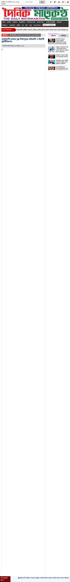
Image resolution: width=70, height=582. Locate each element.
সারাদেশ (15, 22)
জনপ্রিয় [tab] (63, 35)
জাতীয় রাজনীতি (50, 22)
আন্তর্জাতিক (22, 22)
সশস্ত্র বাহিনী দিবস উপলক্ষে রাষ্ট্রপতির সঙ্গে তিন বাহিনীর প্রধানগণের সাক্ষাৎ (58, 69)
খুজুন (42, 2)
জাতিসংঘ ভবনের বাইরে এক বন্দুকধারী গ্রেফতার (62, 55)
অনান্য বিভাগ (37, 25)
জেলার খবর (40, 22)
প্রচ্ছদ (3, 22)
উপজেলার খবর (31, 22)
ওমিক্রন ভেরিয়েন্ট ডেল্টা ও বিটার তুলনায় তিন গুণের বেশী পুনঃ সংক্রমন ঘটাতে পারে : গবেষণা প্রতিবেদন (58, 49)
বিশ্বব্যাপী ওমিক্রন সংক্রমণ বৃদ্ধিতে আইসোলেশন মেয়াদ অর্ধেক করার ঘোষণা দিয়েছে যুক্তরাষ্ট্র (40, 30)
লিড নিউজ (27, 35)
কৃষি (26, 25)
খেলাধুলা (59, 22)
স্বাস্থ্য (30, 25)
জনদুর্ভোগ (12, 25)
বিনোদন (4, 25)
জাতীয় (9, 22)
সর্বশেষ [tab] (53, 35)
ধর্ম (23, 25)
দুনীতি (18, 25)
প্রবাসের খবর (21, 35)
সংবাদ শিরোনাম (35, 35)
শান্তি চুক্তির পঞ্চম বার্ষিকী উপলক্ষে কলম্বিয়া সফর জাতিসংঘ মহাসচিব (62, 62)
